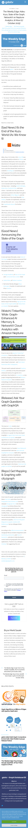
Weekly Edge (9, 26)
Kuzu (3, 30)
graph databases (22, 28)
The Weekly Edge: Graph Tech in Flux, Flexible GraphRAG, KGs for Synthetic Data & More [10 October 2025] (14, 669)
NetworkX (10, 32)
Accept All (14, 821)
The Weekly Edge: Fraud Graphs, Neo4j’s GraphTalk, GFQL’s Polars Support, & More (12, 762)
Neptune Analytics (12, 30)
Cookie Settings (14, 825)
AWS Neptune (17, 26)
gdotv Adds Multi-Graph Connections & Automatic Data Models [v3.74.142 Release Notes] (13, 739)
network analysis (22, 30)
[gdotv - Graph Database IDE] (7, 3)
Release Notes (5, 734)
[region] (14, 818)
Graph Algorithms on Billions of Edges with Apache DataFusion (13, 710)
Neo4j (6, 30)
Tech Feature (4, 707)
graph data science (12, 28)
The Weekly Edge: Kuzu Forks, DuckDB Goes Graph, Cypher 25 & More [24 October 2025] (13, 675)
